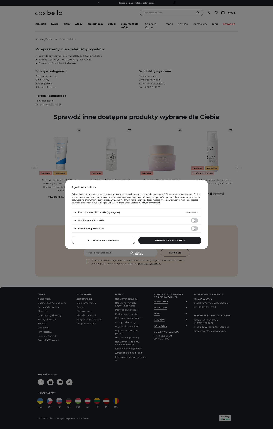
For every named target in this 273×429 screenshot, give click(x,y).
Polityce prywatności (150, 203)
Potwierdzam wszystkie (170, 240)
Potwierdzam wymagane (103, 240)
